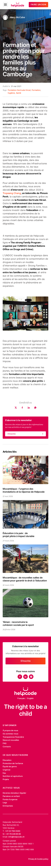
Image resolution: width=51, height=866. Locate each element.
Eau (4, 773)
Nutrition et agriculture (13, 776)
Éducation (7, 760)
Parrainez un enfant (11, 796)
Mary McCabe (17, 17)
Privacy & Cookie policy (38, 859)
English (30, 698)
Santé (18, 93)
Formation (36, 90)
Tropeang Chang (12, 193)
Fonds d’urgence (10, 799)
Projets (6, 779)
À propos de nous (10, 730)
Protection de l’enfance (13, 763)
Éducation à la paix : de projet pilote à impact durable (18, 535)
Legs (5, 802)
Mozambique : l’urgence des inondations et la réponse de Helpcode (23, 490)
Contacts (7, 746)
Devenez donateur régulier (14, 793)
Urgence (6, 770)
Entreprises (8, 806)
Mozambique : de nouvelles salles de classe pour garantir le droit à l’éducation (25, 579)
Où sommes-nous (10, 734)
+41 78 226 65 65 (13, 834)
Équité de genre (10, 766)
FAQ (4, 743)
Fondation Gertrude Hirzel (19, 90)
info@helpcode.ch (16, 837)
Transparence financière (13, 737)
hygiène (11, 93)
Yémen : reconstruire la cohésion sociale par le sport (18, 623)
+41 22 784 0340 (12, 831)
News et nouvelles (11, 740)
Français (21, 698)
